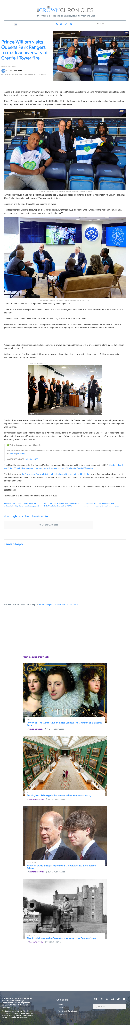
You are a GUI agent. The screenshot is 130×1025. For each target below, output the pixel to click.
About (60, 1004)
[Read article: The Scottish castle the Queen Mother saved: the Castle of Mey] (65, 909)
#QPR (13, 454)
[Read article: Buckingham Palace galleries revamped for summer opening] (65, 766)
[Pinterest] (107, 999)
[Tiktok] (66, 24)
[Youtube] (71, 24)
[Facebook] (57, 24)
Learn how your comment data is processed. (59, 604)
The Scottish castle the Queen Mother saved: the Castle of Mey (61, 938)
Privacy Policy (64, 1014)
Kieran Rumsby (15, 71)
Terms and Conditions (67, 1011)
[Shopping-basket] (112, 999)
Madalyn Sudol (36, 942)
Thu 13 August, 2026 (55, 729)
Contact (61, 1007)
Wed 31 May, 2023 (8, 67)
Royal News (9, 74)
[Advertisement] (23, 633)
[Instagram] (61, 24)
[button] (15, 24)
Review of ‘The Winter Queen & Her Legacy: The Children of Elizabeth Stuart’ (64, 724)
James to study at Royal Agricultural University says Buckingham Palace (61, 867)
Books (29, 719)
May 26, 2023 (32, 459)
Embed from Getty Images (37, 363)
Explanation (31, 935)
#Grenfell (21, 454)
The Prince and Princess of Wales (30, 74)
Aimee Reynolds (36, 729)
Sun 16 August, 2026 (56, 799)
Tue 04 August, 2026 (54, 942)
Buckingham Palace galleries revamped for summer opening (59, 795)
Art (28, 792)
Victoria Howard (37, 799)
